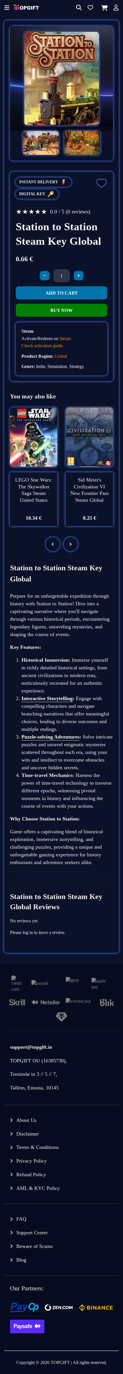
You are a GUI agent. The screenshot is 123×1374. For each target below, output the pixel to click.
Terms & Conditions (37, 1147)
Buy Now (61, 310)
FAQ (21, 1219)
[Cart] (103, 8)
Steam (65, 338)
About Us (26, 1120)
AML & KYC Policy (38, 1188)
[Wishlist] (90, 8)
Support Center (32, 1232)
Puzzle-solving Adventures (50, 737)
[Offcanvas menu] (6, 8)
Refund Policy (31, 1174)
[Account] (116, 8)
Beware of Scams (34, 1246)
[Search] (79, 8)
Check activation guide (42, 345)
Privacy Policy (31, 1161)
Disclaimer (27, 1134)
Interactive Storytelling (47, 698)
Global (61, 356)
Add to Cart (61, 293)
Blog (21, 1260)
